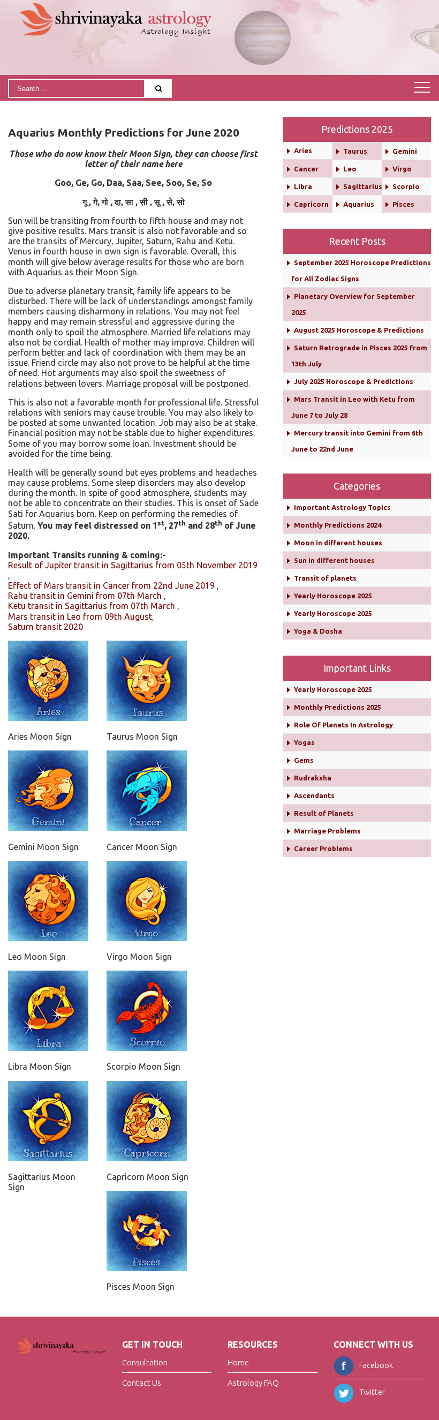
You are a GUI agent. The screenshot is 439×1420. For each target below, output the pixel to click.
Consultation (145, 1363)
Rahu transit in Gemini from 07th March (85, 595)
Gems (304, 760)
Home (238, 1363)
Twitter (372, 1391)
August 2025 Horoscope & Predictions (359, 330)
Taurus (355, 151)
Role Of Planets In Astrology (343, 724)
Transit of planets (325, 578)
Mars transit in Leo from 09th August (80, 616)
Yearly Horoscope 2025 (333, 595)
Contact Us (141, 1382)
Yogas (304, 742)
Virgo (402, 168)
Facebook (376, 1365)
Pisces (403, 204)
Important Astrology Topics (342, 507)
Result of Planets (324, 813)
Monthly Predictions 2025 (337, 707)
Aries (303, 150)
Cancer (306, 168)
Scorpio (406, 186)
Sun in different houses (334, 560)
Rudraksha (312, 778)
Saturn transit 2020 (45, 627)
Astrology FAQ (253, 1382)
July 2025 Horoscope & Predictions (353, 381)
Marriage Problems (327, 831)
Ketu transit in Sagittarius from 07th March (91, 606)
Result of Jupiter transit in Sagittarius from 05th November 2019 (133, 565)
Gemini (404, 151)
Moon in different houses (338, 542)
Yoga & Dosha (318, 631)
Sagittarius (362, 186)
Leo (350, 168)
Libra (303, 186)
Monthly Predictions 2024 (337, 525)
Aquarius (358, 204)
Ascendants (314, 795)
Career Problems (323, 848)
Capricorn (311, 204)
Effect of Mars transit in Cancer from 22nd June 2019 (111, 585)
